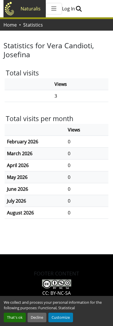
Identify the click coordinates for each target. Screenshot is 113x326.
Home (10, 25)
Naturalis (31, 8)
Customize (61, 317)
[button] (78, 8)
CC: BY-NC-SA (56, 293)
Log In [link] (68, 8)
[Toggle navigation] (54, 8)
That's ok (15, 317)
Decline (37, 317)
